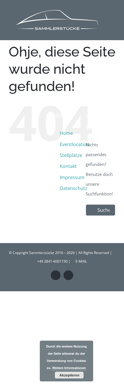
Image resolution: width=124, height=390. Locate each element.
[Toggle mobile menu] (113, 10)
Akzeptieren (69, 375)
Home (66, 133)
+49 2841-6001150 (52, 261)
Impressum (72, 177)
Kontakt (68, 166)
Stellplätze (71, 155)
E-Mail (80, 261)
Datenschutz (73, 188)
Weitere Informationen (69, 368)
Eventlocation (74, 144)
